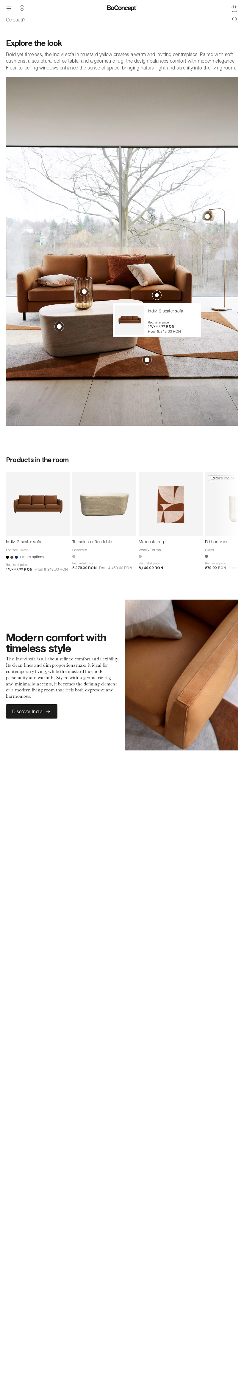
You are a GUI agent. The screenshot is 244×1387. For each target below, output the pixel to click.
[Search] (235, 19)
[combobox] (122, 19)
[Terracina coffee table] (104, 504)
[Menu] (8, 8)
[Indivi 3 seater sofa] (38, 504)
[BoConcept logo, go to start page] (122, 8)
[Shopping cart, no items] (234, 8)
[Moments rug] (171, 504)
